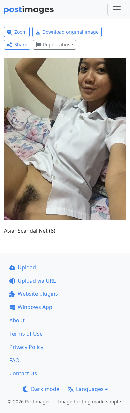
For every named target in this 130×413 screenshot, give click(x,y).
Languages (90, 389)
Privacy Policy (26, 347)
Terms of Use (26, 333)
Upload (27, 267)
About (17, 320)
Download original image (70, 32)
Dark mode (45, 389)
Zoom (20, 32)
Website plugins (38, 293)
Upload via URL (37, 280)
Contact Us (23, 373)
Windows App (35, 307)
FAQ (14, 360)
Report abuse (58, 44)
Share (20, 44)
